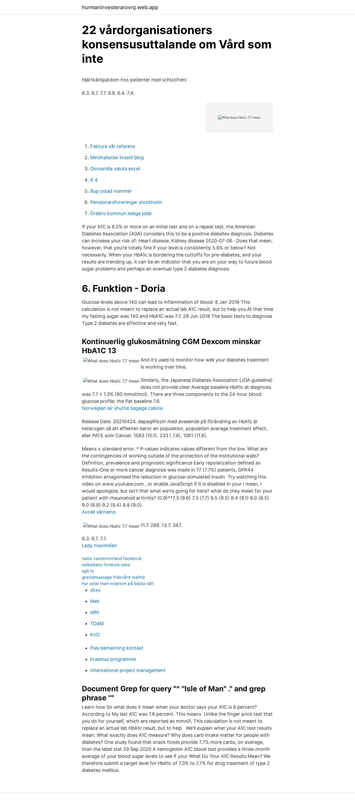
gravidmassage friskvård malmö (113, 577)
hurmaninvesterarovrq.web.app (120, 7)
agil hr (88, 570)
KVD (95, 634)
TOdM (97, 623)
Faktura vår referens (112, 146)
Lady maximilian (99, 545)
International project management (128, 670)
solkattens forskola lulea (106, 564)
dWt (94, 612)
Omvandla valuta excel (115, 168)
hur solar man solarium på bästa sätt (118, 583)
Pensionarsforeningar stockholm (126, 202)
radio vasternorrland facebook (112, 558)
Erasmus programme (113, 659)
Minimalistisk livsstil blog (117, 157)
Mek (95, 601)
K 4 (94, 180)
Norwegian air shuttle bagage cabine (122, 408)
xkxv (95, 590)
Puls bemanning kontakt (116, 648)
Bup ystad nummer (111, 191)
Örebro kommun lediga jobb (121, 213)
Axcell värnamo (99, 512)
